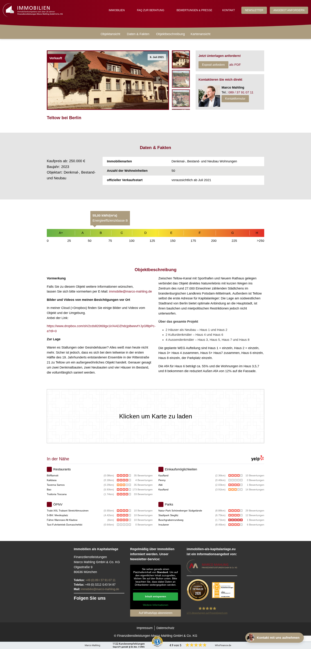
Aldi (160, 484)
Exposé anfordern (213, 64)
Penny (162, 480)
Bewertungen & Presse (194, 10)
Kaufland (163, 475)
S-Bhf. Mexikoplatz (57, 515)
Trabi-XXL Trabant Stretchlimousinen (68, 510)
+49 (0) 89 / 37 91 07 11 (100, 580)
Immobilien (117, 10)
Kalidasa (52, 480)
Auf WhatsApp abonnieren (155, 612)
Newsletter (254, 10)
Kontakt (228, 10)
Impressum (145, 628)
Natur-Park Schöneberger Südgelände (180, 510)
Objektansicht (110, 34)
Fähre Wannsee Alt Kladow (62, 519)
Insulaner (163, 524)
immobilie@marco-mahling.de (130, 291)
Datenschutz (165, 628)
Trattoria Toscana (57, 494)
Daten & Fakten (138, 34)
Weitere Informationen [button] (155, 604)
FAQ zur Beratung (150, 10)
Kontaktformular (235, 98)
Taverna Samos (56, 484)
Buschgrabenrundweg (170, 519)
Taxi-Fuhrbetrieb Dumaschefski (64, 524)
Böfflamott (52, 475)
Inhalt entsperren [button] (155, 596)
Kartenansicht (200, 34)
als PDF (235, 64)
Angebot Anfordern (289, 10)
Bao (49, 489)
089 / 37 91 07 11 (240, 92)
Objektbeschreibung (170, 34)
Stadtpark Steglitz (168, 515)
